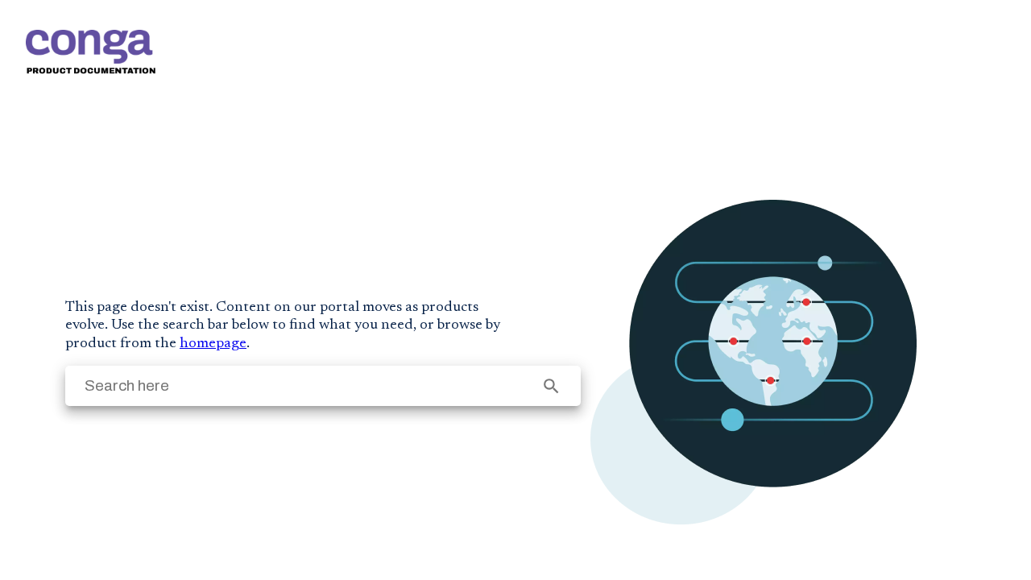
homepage (213, 344)
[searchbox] (551, 386)
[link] (90, 52)
